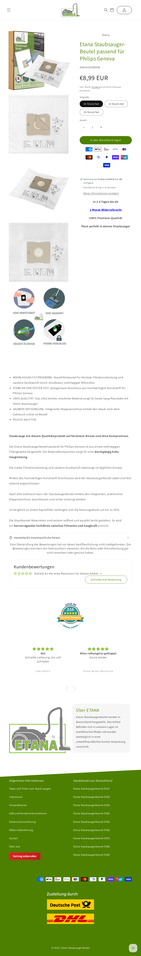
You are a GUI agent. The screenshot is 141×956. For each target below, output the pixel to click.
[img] (43, 648)
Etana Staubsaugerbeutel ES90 (91, 854)
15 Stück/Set (116, 103)
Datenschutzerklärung (22, 821)
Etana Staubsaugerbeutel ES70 (91, 838)
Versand (96, 87)
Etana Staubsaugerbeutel (75, 947)
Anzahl (83, 120)
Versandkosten (18, 805)
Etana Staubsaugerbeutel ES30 (91, 805)
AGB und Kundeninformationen (28, 813)
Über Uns (14, 846)
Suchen (13, 838)
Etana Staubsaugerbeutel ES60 (91, 830)
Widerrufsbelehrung (21, 830)
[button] (106, 10)
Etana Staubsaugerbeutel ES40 (91, 813)
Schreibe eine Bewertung (106, 579)
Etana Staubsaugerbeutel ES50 (91, 821)
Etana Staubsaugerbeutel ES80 (91, 846)
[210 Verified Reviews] (70, 630)
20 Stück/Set (91, 112)
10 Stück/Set (91, 103)
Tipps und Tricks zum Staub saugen (30, 788)
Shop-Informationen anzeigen (101, 193)
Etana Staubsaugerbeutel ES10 (91, 788)
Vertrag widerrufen (25, 856)
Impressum (16, 796)
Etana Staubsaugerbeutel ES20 (91, 796)
